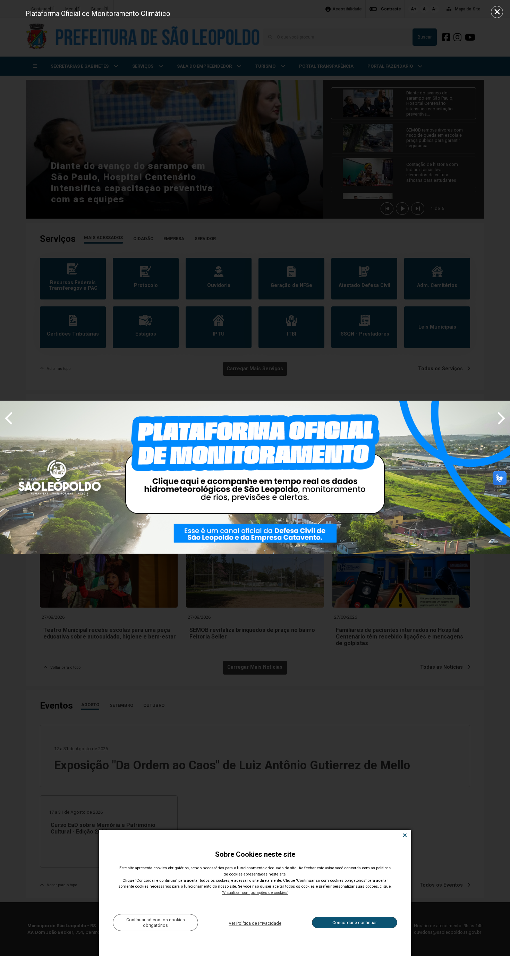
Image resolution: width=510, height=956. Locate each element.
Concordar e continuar (354, 922)
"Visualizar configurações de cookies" (255, 892)
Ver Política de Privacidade (255, 923)
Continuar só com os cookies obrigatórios (155, 922)
